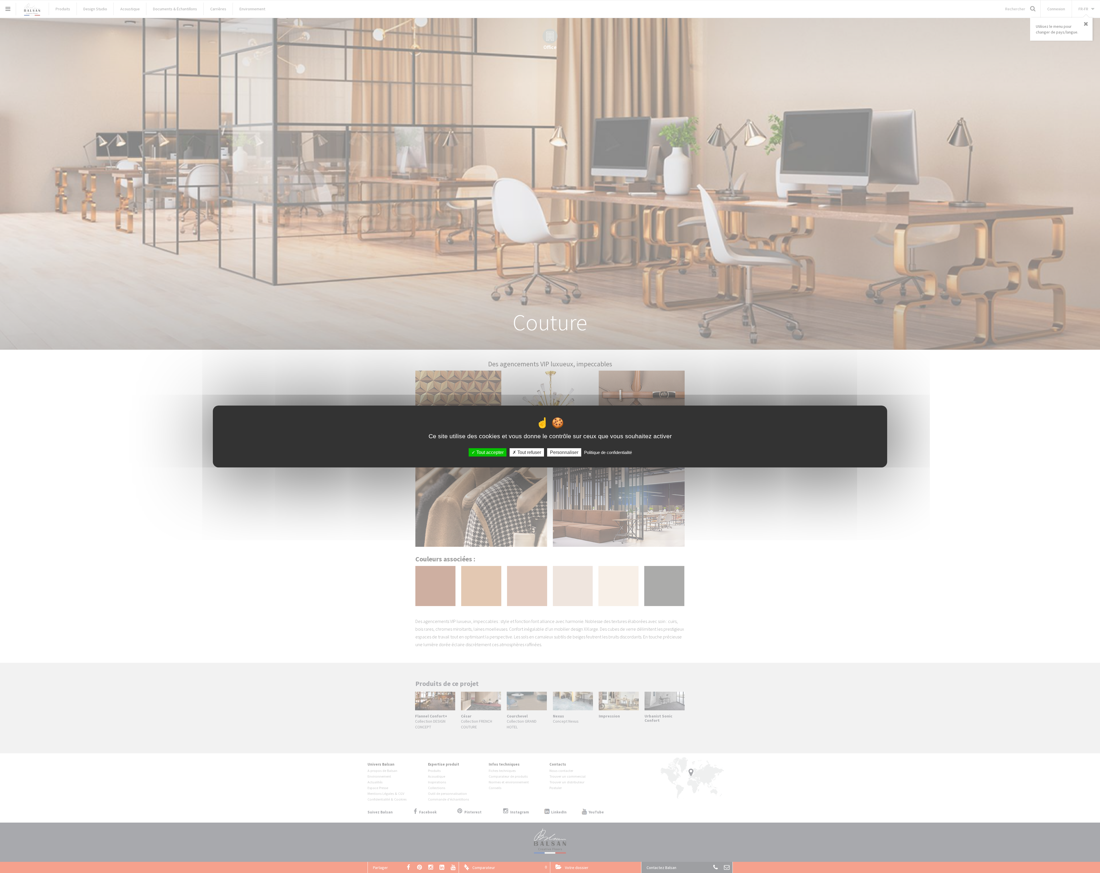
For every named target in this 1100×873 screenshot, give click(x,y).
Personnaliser (564, 452)
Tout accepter (489, 452)
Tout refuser (528, 452)
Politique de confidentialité (608, 452)
